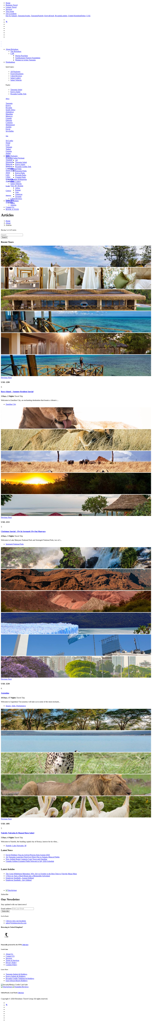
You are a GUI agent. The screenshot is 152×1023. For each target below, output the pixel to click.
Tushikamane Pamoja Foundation (27, 58)
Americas (18, 194)
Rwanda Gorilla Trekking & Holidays (20, 978)
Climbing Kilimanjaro (18, 179)
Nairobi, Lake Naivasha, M (16, 846)
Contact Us (10, 207)
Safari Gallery (15, 182)
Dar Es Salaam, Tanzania (15, 16)
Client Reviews (16, 199)
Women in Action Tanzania (25, 60)
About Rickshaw (12, 49)
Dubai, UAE (85, 16)
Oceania (18, 196)
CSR (12, 54)
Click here (25, 945)
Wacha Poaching (21, 56)
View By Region (16, 186)
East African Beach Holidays (16, 981)
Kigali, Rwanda (55, 16)
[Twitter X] (6, 22)
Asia (17, 192)
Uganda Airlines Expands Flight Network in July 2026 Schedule (30, 861)
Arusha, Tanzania (31, 16)
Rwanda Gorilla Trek (23, 167)
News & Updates (12, 201)
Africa (17, 188)
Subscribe (5, 911)
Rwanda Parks (20, 175)
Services (9, 958)
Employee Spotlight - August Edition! (20, 878)
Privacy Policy (11, 963)
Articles (13, 205)
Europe (18, 190)
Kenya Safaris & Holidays (15, 976)
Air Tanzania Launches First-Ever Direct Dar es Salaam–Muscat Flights (32, 857)
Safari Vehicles (16, 184)
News (12, 203)
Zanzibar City (11, 404)
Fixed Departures (16, 74)
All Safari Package (17, 158)
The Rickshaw (15, 51)
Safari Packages (12, 156)
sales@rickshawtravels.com (16, 923)
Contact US (10, 956)
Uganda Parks (20, 177)
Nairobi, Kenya (43, 16)
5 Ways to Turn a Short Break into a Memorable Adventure (28, 876)
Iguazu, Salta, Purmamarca (16, 706)
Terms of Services (12, 960)
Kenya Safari (20, 164)
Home (8, 221)
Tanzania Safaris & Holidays (16, 974)
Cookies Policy (11, 965)
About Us (9, 954)
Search (4, 237)
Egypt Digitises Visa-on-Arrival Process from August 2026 (28, 855)
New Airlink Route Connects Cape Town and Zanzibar (26, 859)
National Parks (15, 169)
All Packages (15, 72)
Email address (6, 909)
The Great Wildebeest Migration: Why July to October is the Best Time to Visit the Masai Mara (41, 874)
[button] (4, 378)
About (8, 223)
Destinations (10, 62)
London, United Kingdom (71, 16)
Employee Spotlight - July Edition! (19, 880)
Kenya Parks (20, 173)
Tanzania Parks (21, 171)
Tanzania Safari (21, 162)
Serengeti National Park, (15, 544)
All (16, 160)
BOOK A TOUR (12, 209)
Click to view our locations (16, 921)
